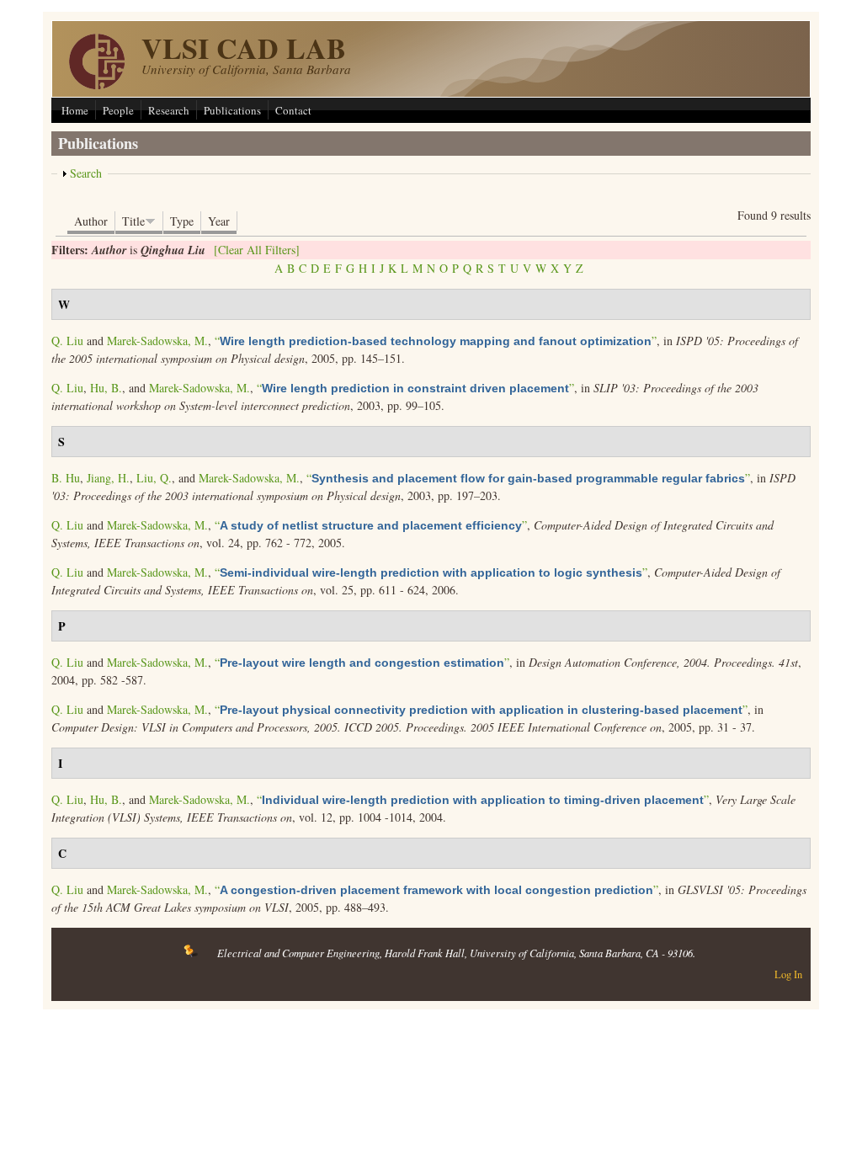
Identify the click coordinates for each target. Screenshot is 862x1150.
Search (86, 173)
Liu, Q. (154, 478)
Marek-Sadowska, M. (157, 341)
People (118, 110)
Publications (232, 110)
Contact (293, 110)
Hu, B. (106, 388)
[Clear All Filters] (257, 250)
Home (74, 110)
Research (168, 110)
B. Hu (65, 478)
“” (436, 341)
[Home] (97, 85)
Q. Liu (67, 341)
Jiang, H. (108, 478)
